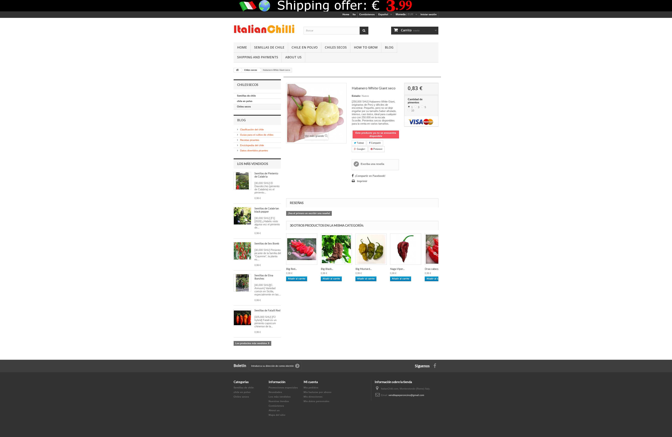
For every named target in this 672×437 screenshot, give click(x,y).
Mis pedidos (311, 387)
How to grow (366, 47)
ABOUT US (293, 57)
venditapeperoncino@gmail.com (406, 395)
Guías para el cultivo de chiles (256, 134)
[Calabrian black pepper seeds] (242, 216)
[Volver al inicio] (237, 70)
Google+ (360, 149)
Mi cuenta (311, 382)
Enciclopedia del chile (251, 145)
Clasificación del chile (251, 129)
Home (345, 14)
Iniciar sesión (429, 14)
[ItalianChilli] (266, 29)
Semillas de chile (269, 47)
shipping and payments (257, 57)
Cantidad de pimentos (415, 101)
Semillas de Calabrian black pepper (266, 210)
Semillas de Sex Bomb (266, 243)
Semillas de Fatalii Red (267, 310)
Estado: (356, 95)
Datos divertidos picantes (253, 150)
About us (274, 410)
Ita (354, 14)
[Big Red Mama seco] (301, 249)
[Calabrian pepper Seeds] (242, 181)
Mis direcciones (313, 396)
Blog (389, 47)
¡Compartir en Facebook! (370, 176)
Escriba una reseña (372, 164)
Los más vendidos (252, 164)
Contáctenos (367, 14)
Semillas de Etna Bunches (263, 277)
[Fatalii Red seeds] (242, 318)
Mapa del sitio (277, 415)
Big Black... (327, 268)
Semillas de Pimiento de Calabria (266, 175)
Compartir (375, 143)
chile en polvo (305, 47)
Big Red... (291, 268)
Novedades (275, 392)
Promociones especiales (283, 387)
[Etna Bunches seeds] (242, 283)
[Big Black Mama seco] (336, 249)
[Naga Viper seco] (405, 249)
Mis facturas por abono (317, 392)
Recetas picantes (249, 140)
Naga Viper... (397, 268)
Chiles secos (336, 47)
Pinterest (377, 149)
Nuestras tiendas (279, 401)
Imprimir (362, 181)
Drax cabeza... (433, 268)
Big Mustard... (363, 268)
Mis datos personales (316, 401)
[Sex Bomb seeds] (242, 251)
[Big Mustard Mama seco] (371, 249)
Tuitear (360, 143)
